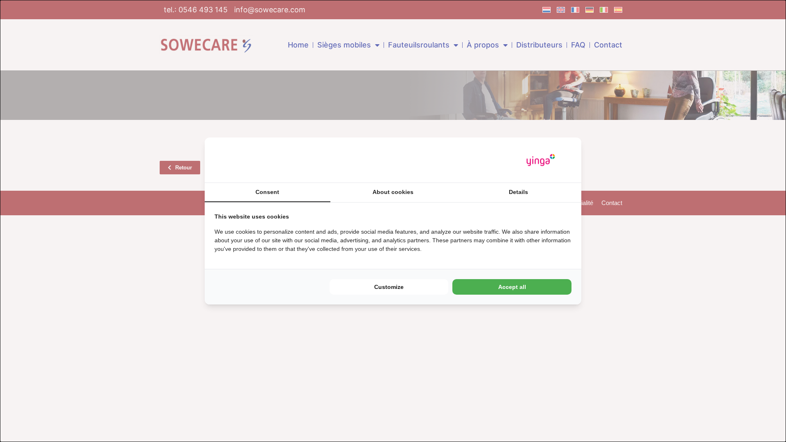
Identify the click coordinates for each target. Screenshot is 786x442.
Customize (389, 287)
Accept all (512, 287)
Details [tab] (518, 192)
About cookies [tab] (393, 192)
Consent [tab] (267, 192)
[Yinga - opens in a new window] (540, 160)
